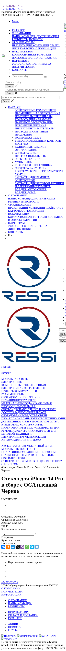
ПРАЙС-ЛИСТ (54, 207)
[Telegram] (37, 547)
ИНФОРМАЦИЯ (11, 594)
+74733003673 (9, 582)
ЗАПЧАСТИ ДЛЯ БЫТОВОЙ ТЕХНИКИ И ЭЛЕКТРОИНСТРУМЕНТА (39, 185)
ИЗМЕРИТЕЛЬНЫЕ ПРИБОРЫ (33, 116)
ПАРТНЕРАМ (16, 222)
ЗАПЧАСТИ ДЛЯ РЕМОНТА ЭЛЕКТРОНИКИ (32, 179)
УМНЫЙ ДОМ (23, 162)
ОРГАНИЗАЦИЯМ (19, 204)
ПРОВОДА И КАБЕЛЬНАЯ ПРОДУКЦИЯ (31, 133)
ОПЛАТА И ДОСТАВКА (23, 615)
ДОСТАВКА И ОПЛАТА (27, 57)
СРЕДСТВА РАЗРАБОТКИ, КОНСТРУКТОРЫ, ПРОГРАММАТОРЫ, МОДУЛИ (39, 171)
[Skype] (32, 547)
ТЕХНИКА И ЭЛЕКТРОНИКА (33, 165)
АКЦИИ (13, 624)
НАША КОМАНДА (24, 36)
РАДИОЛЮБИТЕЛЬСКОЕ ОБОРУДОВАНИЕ (30, 148)
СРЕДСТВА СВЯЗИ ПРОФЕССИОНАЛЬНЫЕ (30, 154)
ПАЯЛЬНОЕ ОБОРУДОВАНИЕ (34, 122)
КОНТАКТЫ (16, 232)
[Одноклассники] (8, 547)
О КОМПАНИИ (17, 195)
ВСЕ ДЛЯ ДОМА (25, 192)
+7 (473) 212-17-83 (12, 5)
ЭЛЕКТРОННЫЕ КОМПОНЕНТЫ (35, 110)
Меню (15, 21)
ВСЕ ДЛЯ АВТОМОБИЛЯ (31, 189)
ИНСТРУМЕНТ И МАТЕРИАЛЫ (34, 128)
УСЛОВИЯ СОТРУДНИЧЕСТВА (31, 63)
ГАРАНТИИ (49, 57)
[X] (18, 547)
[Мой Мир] (13, 547)
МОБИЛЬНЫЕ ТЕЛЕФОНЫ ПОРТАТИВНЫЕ (18, 450)
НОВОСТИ (36, 39)
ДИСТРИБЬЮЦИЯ (47, 36)
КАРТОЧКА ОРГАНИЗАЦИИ (38, 48)
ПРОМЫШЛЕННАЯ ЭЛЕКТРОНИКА (37, 113)
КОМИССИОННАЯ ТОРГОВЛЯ (31, 54)
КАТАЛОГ (14, 107)
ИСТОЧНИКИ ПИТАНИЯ (30, 125)
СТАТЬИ (13, 630)
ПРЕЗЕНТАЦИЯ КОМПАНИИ (30, 45)
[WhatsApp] (27, 547)
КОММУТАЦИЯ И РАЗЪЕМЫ (33, 119)
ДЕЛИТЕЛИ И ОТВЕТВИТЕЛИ (14, 460)
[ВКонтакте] (3, 547)
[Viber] (22, 547)
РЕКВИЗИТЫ (20, 39)
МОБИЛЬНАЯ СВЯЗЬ (28, 137)
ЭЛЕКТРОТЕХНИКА (28, 159)
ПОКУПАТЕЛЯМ (18, 213)
